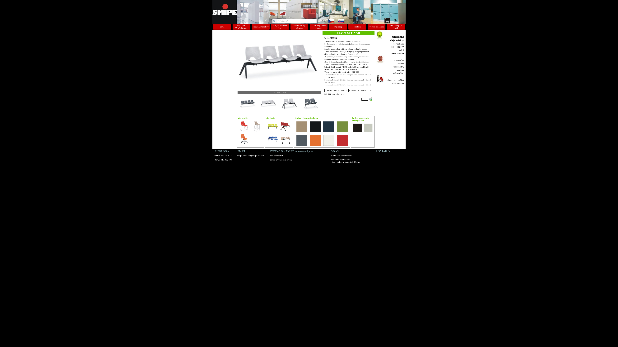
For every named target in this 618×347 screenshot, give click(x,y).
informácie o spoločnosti (341, 155)
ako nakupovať (276, 155)
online (401, 73)
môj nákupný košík (396, 26)
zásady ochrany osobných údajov (345, 162)
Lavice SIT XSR (330, 38)
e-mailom (400, 70)
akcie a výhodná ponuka (319, 26)
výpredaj (338, 27)
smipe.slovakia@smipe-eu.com (250, 155)
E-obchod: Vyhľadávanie (241, 26)
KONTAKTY (383, 151)
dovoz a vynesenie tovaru (281, 160)
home (222, 27)
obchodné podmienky (340, 159)
